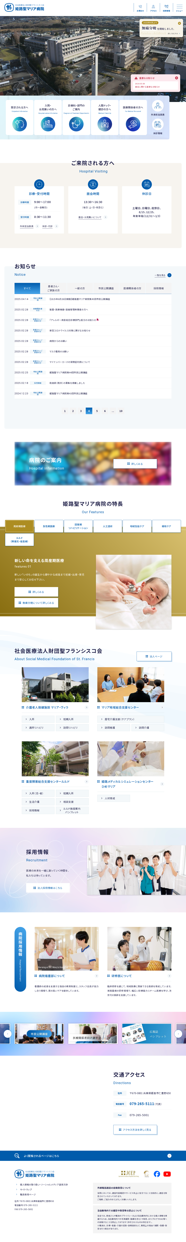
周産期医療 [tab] (20, 526)
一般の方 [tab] (80, 288)
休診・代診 (47, 226)
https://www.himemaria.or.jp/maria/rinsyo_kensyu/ (139, 962)
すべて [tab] (27, 288)
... (113, 411)
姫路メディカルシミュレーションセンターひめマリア (128, 784)
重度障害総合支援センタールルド (48, 781)
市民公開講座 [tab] (106, 288)
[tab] (93, 1156)
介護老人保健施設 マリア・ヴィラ (47, 707)
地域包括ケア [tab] (137, 526)
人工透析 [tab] (108, 526)
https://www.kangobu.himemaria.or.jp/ (67, 962)
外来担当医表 (27, 226)
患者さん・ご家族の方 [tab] (53, 288)
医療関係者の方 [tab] (132, 288)
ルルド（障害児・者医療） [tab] (19, 539)
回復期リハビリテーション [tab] (78, 526)
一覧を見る (160, 275)
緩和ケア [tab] (166, 526)
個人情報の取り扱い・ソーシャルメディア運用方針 (44, 1184)
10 (120, 411)
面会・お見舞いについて (90, 217)
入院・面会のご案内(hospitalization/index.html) (48, 117)
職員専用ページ (28, 1194)
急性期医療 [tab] (49, 526)
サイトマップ (26, 1189)
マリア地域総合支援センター (120, 707)
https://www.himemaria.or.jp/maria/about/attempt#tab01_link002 (93, 1033)
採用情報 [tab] (159, 288)
